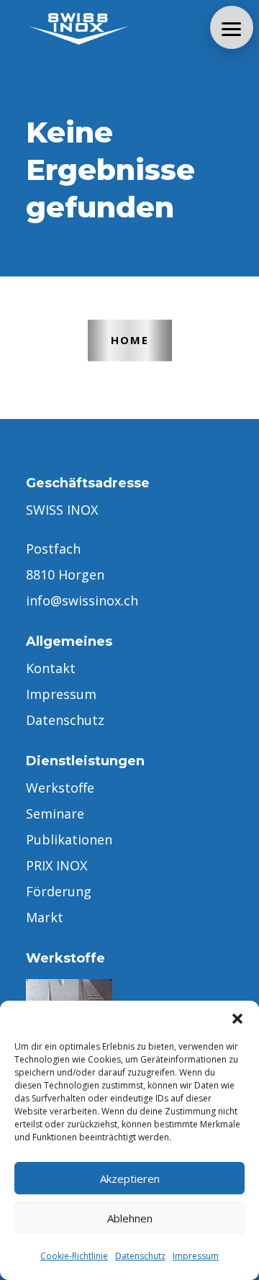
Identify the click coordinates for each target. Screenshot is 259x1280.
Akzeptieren (130, 1178)
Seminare (55, 813)
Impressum (196, 1256)
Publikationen (69, 839)
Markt (44, 917)
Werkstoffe (60, 787)
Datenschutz (140, 1256)
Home (130, 340)
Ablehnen (130, 1218)
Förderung (58, 891)
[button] (237, 1018)
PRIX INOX (56, 865)
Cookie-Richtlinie (74, 1256)
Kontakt (51, 668)
